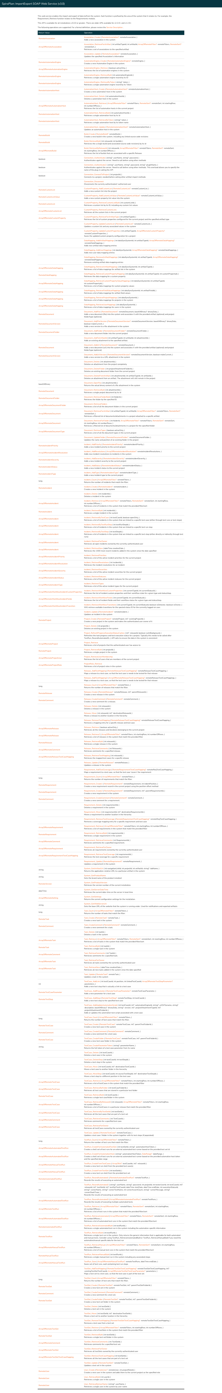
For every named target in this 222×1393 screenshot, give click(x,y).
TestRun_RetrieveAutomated (96, 1216)
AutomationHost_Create (94, 89)
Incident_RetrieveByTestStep (96, 531)
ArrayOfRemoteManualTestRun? (111, 1261)
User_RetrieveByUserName (95, 1384)
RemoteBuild (44, 135)
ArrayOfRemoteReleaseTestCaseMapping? (127, 678)
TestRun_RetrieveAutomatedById (98, 1225)
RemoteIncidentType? (110, 472)
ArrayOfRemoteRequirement (51, 827)
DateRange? (147, 1154)
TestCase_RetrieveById (94, 1095)
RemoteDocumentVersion (49, 324)
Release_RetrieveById (93, 741)
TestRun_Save (90, 1261)
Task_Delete (89, 932)
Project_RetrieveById (93, 649)
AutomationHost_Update (94, 127)
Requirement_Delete (93, 805)
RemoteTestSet (45, 1286)
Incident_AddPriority (92, 444)
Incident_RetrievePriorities (95, 555)
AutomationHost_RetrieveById (97, 113)
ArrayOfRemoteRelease (49, 728)
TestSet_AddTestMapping (95, 1268)
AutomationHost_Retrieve (95, 103)
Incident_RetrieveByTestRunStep (98, 524)
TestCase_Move (90, 1066)
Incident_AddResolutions (94, 451)
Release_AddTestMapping (95, 671)
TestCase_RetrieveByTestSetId (97, 1111)
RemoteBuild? (102, 134)
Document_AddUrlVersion (95, 354)
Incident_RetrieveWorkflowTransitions (100, 605)
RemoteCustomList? (122, 188)
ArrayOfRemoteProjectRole (50, 665)
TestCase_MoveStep (92, 1073)
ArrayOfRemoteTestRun (49, 1209)
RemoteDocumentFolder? (115, 331)
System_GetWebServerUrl (95, 904)
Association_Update (92, 54)
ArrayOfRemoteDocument (50, 413)
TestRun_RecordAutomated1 (96, 1177)
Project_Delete (90, 626)
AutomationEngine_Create (95, 61)
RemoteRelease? (106, 692)
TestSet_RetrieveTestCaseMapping (99, 1356)
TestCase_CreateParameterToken (98, 1045)
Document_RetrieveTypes (95, 430)
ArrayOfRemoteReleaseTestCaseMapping (56, 757)
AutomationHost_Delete (94, 96)
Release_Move (90, 713)
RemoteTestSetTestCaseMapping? (122, 1268)
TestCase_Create (91, 1024)
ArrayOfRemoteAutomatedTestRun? (125, 1199)
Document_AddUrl (92, 345)
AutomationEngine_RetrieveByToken (99, 82)
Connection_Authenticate (94, 158)
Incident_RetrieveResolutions (96, 562)
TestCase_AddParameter (94, 991)
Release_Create (90, 692)
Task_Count (89, 911)
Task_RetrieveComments (94, 953)
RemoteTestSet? (106, 1285)
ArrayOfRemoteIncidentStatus (51, 578)
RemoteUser (44, 1371)
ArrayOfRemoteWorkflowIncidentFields (55, 599)
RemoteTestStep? (109, 998)
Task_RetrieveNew (92, 967)
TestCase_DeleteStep (93, 1059)
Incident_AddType (91, 472)
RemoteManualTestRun (49, 1255)
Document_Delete (91, 361)
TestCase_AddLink (92, 981)
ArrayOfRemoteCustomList (50, 211)
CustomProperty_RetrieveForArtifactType (101, 217)
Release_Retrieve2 (92, 734)
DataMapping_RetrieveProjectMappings (100, 297)
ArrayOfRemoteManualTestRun (52, 1165)
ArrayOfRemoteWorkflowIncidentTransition (57, 606)
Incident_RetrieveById (93, 510)
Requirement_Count (92, 776)
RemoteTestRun (45, 1236)
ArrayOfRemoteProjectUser (50, 658)
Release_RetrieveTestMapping (97, 755)
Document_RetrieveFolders (95, 404)
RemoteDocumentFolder (49, 332)
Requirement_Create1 (93, 784)
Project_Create (90, 619)
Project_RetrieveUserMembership (98, 656)
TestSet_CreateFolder (93, 1299)
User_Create (89, 1370)
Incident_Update (91, 612)
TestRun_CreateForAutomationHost (99, 1154)
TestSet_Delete (90, 1306)
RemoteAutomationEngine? (119, 61)
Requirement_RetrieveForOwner (98, 847)
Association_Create (92, 37)
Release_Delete (91, 706)
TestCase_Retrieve (92, 1081)
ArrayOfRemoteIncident (49, 503)
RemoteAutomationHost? (117, 89)
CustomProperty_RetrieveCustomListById (101, 202)
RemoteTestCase (46, 1025)
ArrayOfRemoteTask (47, 940)
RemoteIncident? (106, 487)
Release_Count (90, 685)
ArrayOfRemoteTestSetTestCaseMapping (56, 1357)
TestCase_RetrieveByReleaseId (97, 1102)
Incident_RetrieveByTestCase (96, 517)
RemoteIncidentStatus (48, 467)
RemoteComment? (115, 699)
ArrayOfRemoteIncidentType (51, 585)
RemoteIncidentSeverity (49, 460)
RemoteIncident (45, 488)
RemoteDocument (46, 314)
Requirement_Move (92, 812)
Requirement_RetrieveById (95, 833)
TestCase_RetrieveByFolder (96, 1088)
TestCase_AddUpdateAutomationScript (100, 1005)
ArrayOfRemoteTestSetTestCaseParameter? (127, 1271)
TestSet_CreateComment (94, 1292)
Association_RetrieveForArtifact (97, 44)
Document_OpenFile (92, 383)
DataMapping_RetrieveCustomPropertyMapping (104, 274)
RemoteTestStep (46, 999)
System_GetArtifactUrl (93, 868)
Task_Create (89, 918)
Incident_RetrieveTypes (94, 583)
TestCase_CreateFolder (94, 1038)
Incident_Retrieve (91, 501)
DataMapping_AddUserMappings (98, 250)
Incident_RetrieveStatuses (95, 576)
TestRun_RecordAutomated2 (96, 1184)
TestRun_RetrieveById (93, 1232)
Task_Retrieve (90, 939)
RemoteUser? (102, 1370)
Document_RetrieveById (94, 390)
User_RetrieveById (92, 1377)
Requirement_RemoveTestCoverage (99, 819)
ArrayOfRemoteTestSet (49, 1329)
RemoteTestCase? (108, 1024)
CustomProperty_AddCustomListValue (100, 195)
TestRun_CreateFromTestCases (97, 1163)
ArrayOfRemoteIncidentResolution (53, 452)
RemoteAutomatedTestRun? (122, 1177)
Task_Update (89, 974)
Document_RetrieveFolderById (97, 397)
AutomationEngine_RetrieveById (97, 75)
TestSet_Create (90, 1285)
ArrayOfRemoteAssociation (50, 47)
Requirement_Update (93, 861)
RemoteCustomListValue (49, 197)
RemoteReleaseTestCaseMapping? (122, 671)
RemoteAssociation (47, 38)
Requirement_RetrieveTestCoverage (99, 854)
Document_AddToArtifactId (95, 338)
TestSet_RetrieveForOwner (95, 1349)
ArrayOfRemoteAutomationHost (52, 106)
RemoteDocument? (110, 311)
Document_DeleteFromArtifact (97, 376)
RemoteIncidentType (47, 474)
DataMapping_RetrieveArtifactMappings (101, 267)
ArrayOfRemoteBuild (47, 150)
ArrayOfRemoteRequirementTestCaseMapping (58, 855)
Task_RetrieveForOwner (94, 960)
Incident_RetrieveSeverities (95, 569)
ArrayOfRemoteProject (48, 644)
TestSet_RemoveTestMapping (96, 1320)
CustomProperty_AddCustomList (98, 188)
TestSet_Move (90, 1313)
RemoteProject (45, 620)
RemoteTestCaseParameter (50, 992)
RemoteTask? (102, 918)
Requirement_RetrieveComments (98, 840)
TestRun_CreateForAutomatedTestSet (100, 1147)
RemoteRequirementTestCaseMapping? (129, 769)
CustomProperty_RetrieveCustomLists (100, 210)
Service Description (114, 27)
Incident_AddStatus (92, 465)
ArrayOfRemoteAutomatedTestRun (53, 1148)
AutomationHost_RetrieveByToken (98, 120)
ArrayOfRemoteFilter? (147, 44)
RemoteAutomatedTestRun (50, 1179)
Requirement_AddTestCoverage (97, 769)
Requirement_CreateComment (97, 798)
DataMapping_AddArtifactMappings (99, 240)
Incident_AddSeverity (93, 458)
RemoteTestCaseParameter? (119, 991)
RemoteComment (46, 700)
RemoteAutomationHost (49, 90)
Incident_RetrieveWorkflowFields (98, 597)
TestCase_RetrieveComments (96, 1118)
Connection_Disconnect (94, 181)
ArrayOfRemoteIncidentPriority (52, 556)
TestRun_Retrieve (91, 1206)
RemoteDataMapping (47, 275)
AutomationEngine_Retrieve (96, 68)
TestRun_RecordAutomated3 (96, 1199)
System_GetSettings (92, 896)
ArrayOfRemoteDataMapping (51, 268)
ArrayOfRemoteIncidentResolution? (122, 451)
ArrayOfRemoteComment (49, 750)
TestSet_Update (91, 1363)
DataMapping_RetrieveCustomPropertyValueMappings (107, 281)
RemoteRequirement (47, 785)
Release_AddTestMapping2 (95, 678)
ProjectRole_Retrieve (93, 664)
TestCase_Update (91, 1133)
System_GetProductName (95, 875)
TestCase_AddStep (92, 998)
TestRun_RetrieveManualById (96, 1254)
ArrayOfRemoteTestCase (49, 1082)
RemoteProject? (105, 619)
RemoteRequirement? (113, 784)
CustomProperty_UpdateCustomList (99, 224)
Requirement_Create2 (93, 791)
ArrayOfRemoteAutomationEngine (53, 69)
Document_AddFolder (93, 331)
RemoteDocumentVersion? (119, 321)
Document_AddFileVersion (95, 321)
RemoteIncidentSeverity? (114, 458)
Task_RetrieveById (92, 946)
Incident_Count (90, 479)
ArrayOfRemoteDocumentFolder (52, 405)
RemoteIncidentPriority (48, 445)
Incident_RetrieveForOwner (95, 541)
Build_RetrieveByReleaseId (95, 148)
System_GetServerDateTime (96, 889)
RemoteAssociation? (110, 37)
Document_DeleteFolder (94, 368)
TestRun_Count (90, 1140)
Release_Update (91, 762)
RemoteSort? (175, 44)
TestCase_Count (91, 1017)
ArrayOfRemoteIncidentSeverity (52, 571)
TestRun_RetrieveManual (94, 1245)
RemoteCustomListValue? (129, 195)
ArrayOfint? (117, 1163)
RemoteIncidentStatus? (112, 465)
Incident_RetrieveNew (93, 548)
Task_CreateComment (93, 925)
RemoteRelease (45, 693)
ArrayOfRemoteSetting (48, 898)
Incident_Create (90, 487)
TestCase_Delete (91, 1052)
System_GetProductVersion (95, 882)
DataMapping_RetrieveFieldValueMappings (102, 290)
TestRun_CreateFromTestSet (96, 1170)
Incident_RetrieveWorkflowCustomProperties (103, 590)
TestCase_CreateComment (95, 1031)
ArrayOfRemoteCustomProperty (52, 218)
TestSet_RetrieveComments (96, 1341)
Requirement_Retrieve (93, 826)
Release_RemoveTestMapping (97, 720)
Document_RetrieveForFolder (96, 420)
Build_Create (89, 134)
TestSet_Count (90, 1278)
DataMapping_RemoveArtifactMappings (100, 257)
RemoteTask (44, 919)
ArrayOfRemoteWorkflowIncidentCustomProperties (60, 592)
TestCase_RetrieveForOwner (96, 1125)
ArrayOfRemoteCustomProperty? (151, 231)
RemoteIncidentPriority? (113, 444)
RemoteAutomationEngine (50, 62)
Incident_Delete (90, 494)
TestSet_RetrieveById (93, 1334)
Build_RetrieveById (92, 141)
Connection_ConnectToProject (96, 174)
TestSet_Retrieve (91, 1327)
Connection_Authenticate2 (95, 165)
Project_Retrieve (91, 642)
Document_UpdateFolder (94, 437)
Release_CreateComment (95, 699)
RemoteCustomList (47, 190)
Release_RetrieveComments (96, 748)
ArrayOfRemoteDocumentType (52, 431)
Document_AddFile (92, 311)
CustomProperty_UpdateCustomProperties (102, 231)
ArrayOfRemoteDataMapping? (161, 240)
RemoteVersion (45, 884)
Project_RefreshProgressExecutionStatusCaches (104, 633)
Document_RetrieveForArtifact (97, 411)
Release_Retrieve (91, 727)
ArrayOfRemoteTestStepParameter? (157, 981)
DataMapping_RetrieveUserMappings (99, 304)
